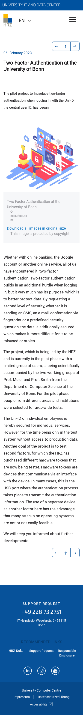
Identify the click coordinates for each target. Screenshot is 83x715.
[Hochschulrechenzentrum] (7, 20)
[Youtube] (55, 671)
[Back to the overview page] (66, 46)
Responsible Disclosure (67, 653)
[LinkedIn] (28, 671)
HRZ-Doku (16, 651)
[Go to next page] (75, 46)
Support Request (41, 604)
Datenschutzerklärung (54, 697)
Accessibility (38, 704)
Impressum (22, 697)
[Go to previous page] (57, 46)
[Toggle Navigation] (72, 20)
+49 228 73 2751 (41, 611)
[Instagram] (41, 671)
